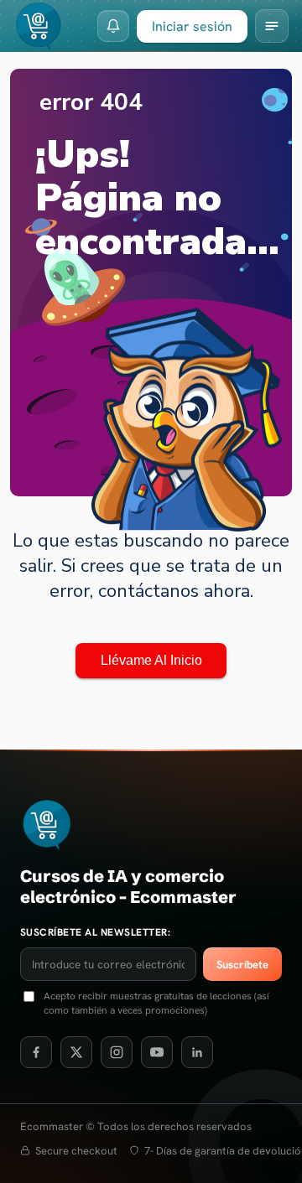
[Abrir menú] (272, 26)
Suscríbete (242, 964)
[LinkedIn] (197, 1052)
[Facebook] (36, 1052)
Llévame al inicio (151, 660)
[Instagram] (117, 1052)
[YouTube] (157, 1052)
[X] (76, 1052)
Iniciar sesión (192, 26)
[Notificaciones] (113, 26)
